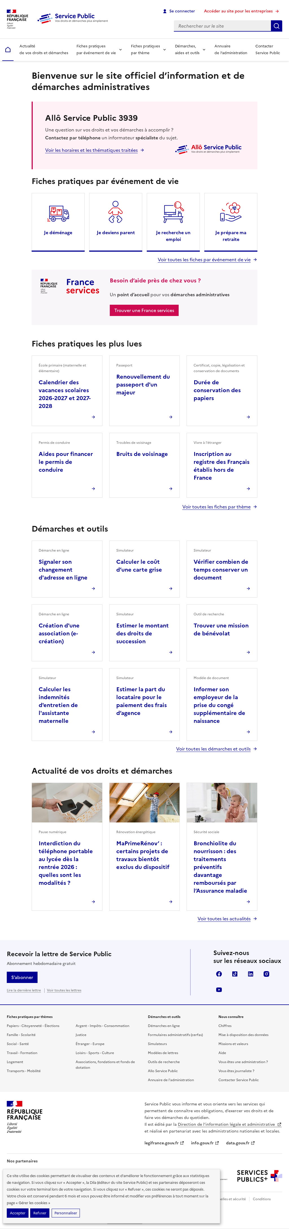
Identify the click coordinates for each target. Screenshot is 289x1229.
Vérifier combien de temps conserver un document (221, 570)
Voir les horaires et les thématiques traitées (91, 150)
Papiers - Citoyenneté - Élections (33, 1025)
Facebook (219, 974)
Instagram (266, 974)
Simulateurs (157, 1043)
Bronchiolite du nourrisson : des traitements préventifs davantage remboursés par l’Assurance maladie (220, 867)
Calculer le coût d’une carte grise (139, 566)
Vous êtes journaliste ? (236, 1071)
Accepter (17, 1213)
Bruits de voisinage (142, 454)
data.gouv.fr (237, 1143)
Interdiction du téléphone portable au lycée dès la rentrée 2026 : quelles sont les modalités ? (66, 863)
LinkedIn (250, 974)
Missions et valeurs (233, 1043)
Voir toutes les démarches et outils (213, 748)
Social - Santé (18, 1043)
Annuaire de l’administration (230, 49)
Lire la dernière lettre (24, 990)
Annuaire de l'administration (171, 1080)
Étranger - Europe (90, 1043)
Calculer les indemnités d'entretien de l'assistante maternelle (58, 705)
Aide (222, 1052)
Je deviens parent (116, 232)
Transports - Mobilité (24, 1071)
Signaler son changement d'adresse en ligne (63, 570)
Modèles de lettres (163, 1052)
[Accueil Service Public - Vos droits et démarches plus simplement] (74, 24)
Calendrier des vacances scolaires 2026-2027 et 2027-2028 (65, 394)
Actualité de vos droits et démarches (43, 49)
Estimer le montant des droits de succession (142, 633)
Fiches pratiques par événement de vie (96, 49)
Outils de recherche (164, 1062)
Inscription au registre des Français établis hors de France (221, 466)
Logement (15, 1062)
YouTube (219, 989)
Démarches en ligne (164, 1025)
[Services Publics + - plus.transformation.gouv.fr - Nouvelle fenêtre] (259, 1176)
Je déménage (58, 232)
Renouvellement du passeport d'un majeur (143, 384)
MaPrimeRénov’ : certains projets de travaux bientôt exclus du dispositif (142, 855)
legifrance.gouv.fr (161, 1143)
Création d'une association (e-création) (59, 633)
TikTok (234, 974)
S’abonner (22, 977)
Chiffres (224, 1025)
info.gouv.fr (202, 1143)
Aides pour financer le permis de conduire (66, 462)
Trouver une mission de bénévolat (221, 629)
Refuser (39, 1213)
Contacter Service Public (267, 49)
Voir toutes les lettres (64, 990)
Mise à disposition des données (243, 1034)
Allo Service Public (163, 1071)
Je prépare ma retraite (230, 236)
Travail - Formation (22, 1052)
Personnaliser (65, 1213)
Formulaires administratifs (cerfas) (175, 1034)
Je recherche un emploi (173, 236)
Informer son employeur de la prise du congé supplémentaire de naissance (219, 705)
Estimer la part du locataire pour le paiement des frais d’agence (141, 701)
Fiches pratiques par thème (145, 49)
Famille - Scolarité (21, 1034)
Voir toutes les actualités (224, 918)
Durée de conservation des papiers (217, 390)
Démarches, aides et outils (187, 49)
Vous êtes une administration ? (243, 1062)
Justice (81, 1034)
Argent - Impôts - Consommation (102, 1025)
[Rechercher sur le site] (276, 26)
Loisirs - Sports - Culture (95, 1052)
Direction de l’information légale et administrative (227, 1124)
